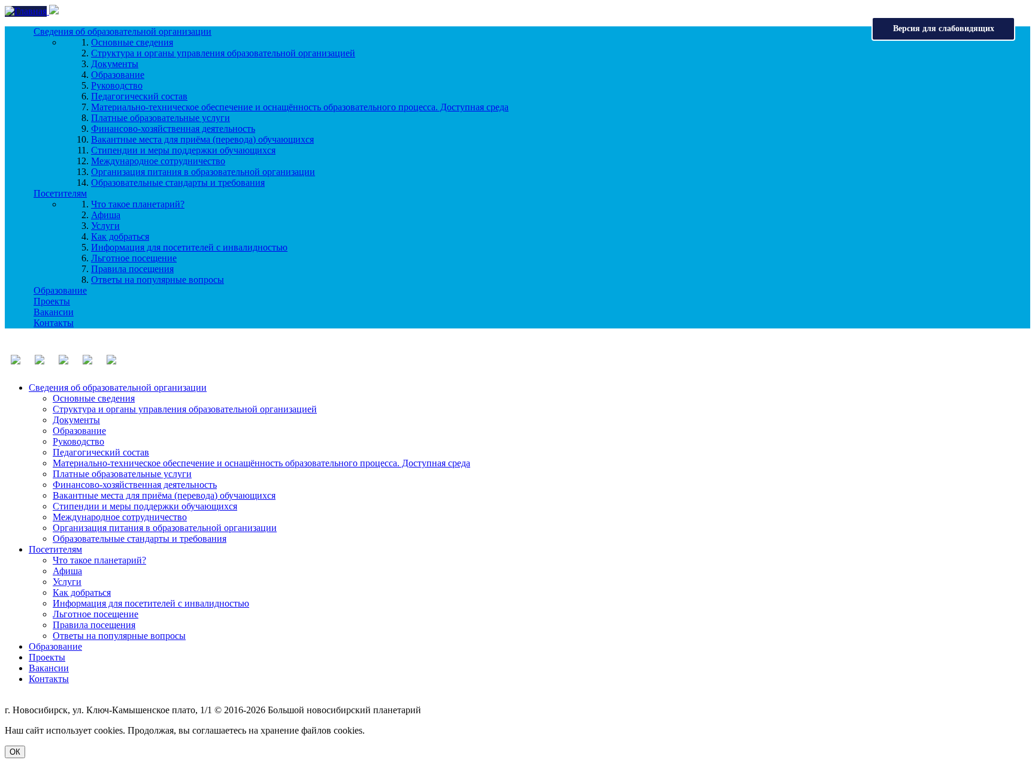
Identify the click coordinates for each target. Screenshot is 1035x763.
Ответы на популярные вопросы (157, 280)
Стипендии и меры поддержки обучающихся (183, 150)
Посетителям (60, 193)
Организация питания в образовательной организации (203, 172)
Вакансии (54, 312)
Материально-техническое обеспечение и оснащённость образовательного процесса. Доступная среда (300, 107)
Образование (117, 75)
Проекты (52, 301)
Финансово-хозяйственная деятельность (173, 128)
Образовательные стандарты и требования (178, 182)
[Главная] (27, 11)
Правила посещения (132, 269)
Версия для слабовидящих (943, 28)
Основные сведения (132, 42)
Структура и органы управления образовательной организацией (223, 53)
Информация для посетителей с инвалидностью (189, 247)
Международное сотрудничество (158, 161)
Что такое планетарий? (137, 204)
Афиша (105, 215)
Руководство (117, 85)
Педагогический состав (139, 96)
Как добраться (120, 236)
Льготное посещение (134, 258)
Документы (114, 64)
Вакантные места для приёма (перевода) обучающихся (202, 139)
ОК (15, 751)
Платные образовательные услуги (160, 118)
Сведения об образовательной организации (122, 31)
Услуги (105, 226)
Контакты (54, 323)
